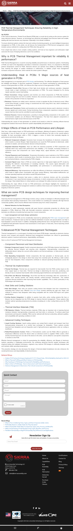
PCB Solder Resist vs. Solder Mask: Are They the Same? (21, 424)
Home (4, 11)
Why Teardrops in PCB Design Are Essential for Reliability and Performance (27, 362)
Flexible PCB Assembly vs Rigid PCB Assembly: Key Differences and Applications (29, 430)
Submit (8, 412)
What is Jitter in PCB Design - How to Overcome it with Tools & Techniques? (28, 364)
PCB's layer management (58, 218)
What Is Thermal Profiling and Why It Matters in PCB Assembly (23, 360)
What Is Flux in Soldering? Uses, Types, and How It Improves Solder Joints (27, 423)
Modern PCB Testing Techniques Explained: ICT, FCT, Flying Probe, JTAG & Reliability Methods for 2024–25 (37, 358)
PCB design (30, 81)
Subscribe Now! (36, 448)
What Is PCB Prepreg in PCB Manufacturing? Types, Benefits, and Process (27, 428)
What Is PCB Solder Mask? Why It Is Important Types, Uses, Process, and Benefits (29, 426)
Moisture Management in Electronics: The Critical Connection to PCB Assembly (29, 366)
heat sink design (35, 290)
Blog (9, 11)
